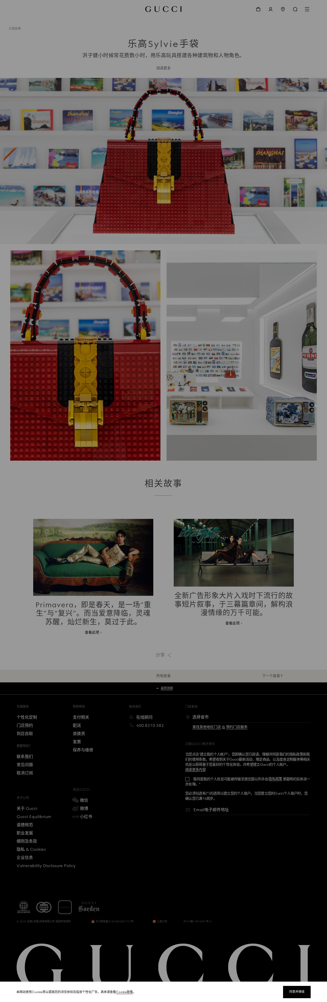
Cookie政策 (124, 992)
